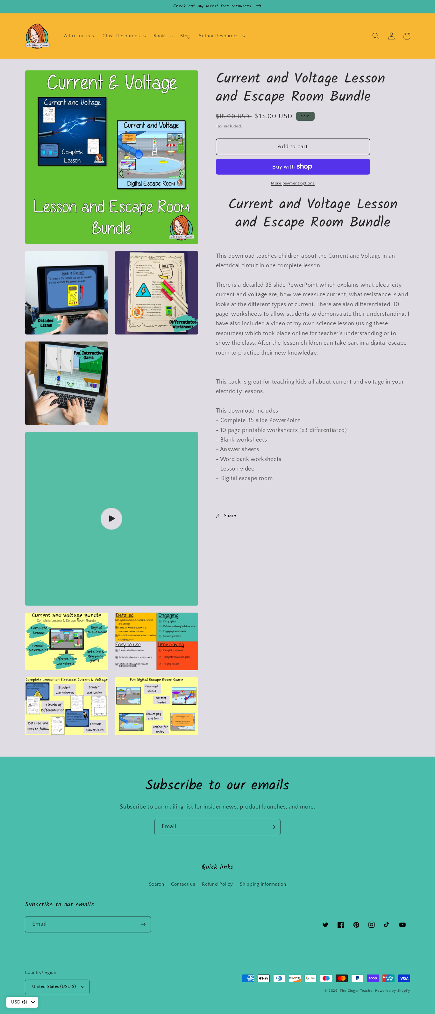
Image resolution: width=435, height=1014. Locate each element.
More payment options (293, 183)
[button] (123, 36)
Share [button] (230, 515)
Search (156, 884)
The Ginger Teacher (357, 991)
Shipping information (263, 884)
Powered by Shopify (392, 991)
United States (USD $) (54, 986)
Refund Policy (217, 884)
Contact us (183, 884)
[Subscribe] (272, 827)
